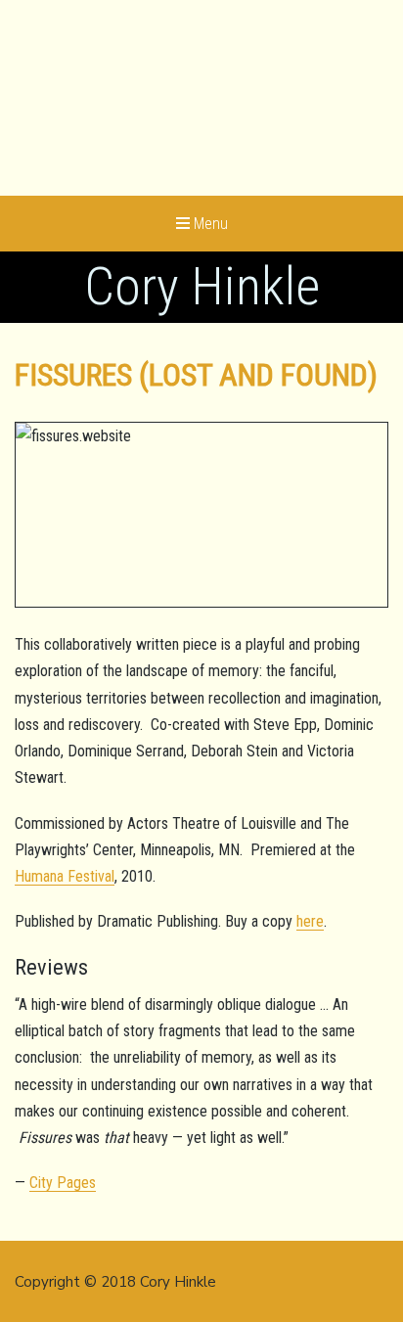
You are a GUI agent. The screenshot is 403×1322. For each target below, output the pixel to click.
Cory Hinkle (202, 286)
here (310, 921)
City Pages (62, 1182)
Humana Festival (64, 876)
